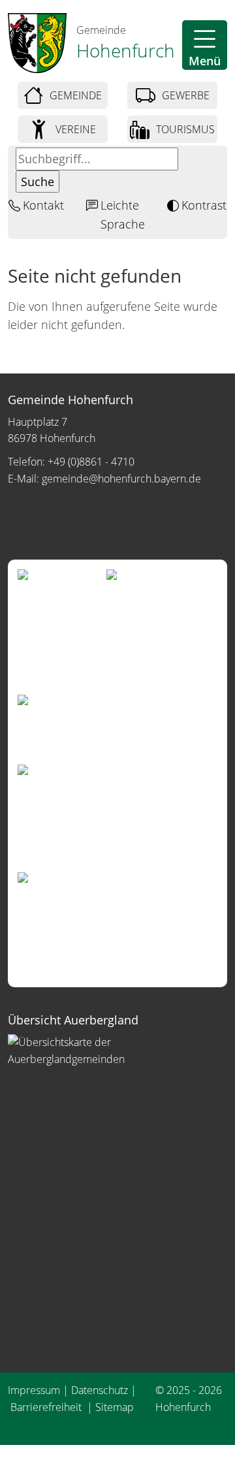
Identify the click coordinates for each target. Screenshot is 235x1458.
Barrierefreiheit (47, 1407)
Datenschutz (99, 1390)
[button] (204, 45)
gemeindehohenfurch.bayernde (121, 478)
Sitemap (114, 1407)
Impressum (34, 1390)
